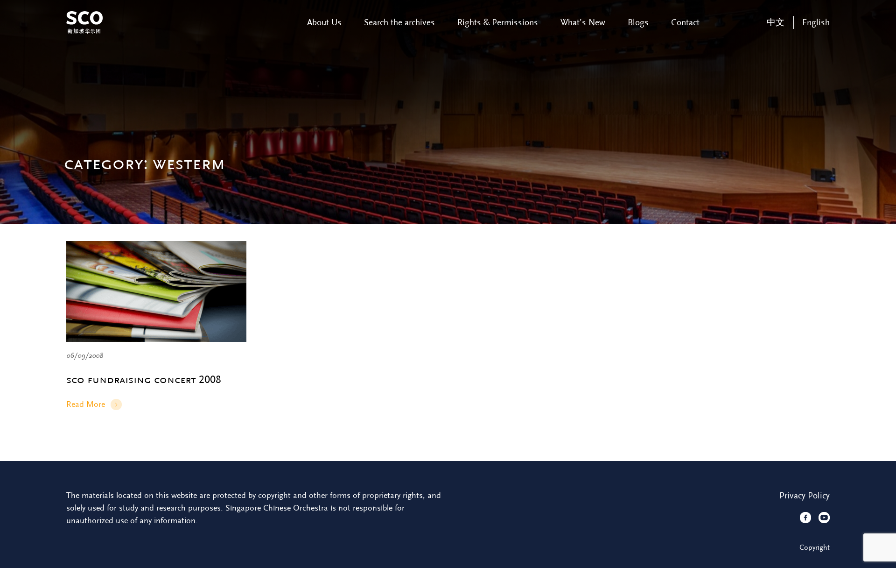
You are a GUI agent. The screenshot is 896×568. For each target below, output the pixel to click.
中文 (775, 22)
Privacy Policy (804, 495)
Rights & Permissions (497, 22)
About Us (324, 22)
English (816, 22)
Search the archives (399, 22)
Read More (85, 405)
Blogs (638, 22)
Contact (685, 22)
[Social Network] (805, 517)
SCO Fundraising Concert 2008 (143, 379)
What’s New (582, 22)
